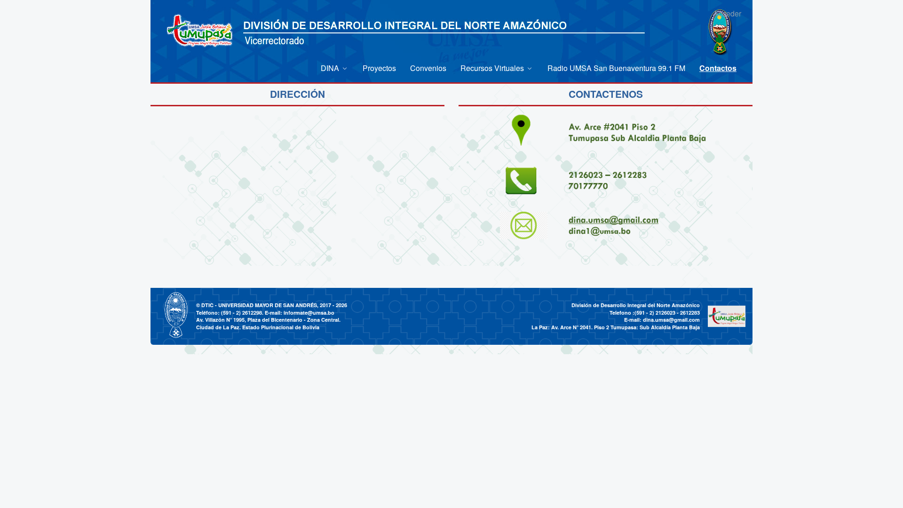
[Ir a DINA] (200, 31)
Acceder (727, 13)
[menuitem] (335, 68)
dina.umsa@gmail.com (671, 319)
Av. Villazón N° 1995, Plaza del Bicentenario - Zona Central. (268, 319)
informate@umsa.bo (309, 312)
